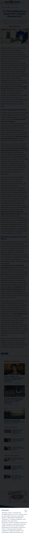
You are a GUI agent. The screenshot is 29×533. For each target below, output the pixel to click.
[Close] (25, 511)
